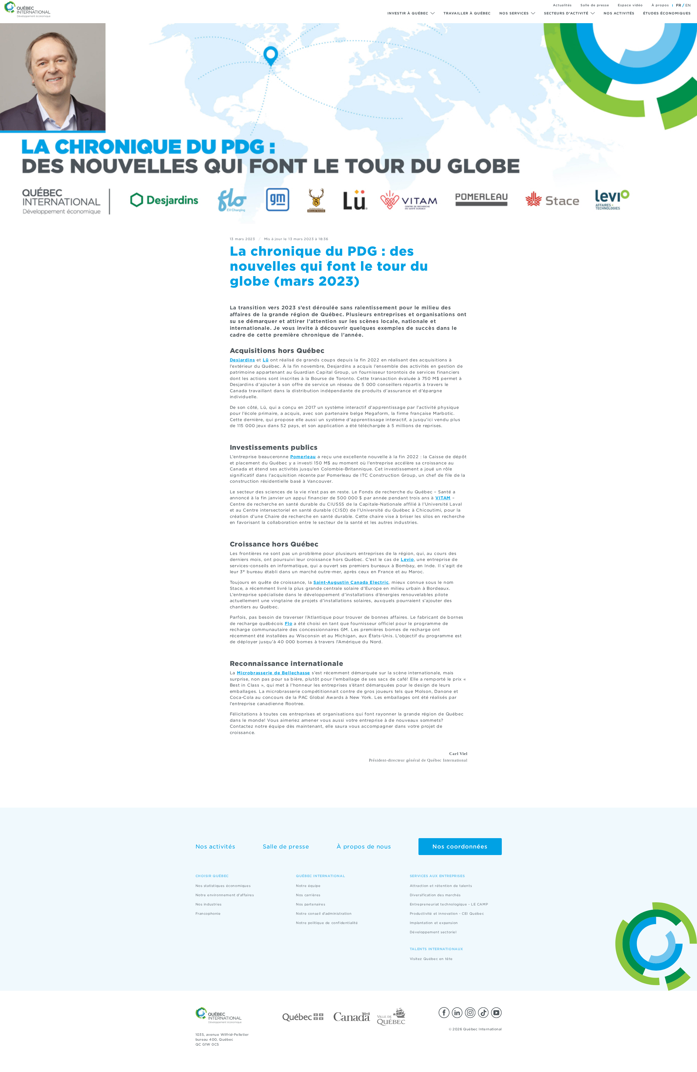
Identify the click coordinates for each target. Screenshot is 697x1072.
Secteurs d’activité (566, 13)
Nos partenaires (310, 904)
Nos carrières (308, 895)
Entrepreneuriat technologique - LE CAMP (449, 904)
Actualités (562, 5)
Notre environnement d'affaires (224, 895)
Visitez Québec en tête (431, 959)
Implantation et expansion (434, 923)
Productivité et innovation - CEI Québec (447, 913)
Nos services (514, 13)
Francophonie (208, 913)
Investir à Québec (407, 13)
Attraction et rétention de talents (441, 886)
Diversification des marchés (435, 895)
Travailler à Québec (467, 13)
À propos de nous (364, 846)
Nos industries (208, 904)
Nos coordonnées (460, 846)
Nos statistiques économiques (223, 886)
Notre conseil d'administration (323, 913)
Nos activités (619, 13)
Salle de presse (594, 5)
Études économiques (667, 13)
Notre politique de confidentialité (327, 923)
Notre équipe (308, 886)
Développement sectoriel (433, 932)
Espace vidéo (630, 5)
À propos (660, 5)
